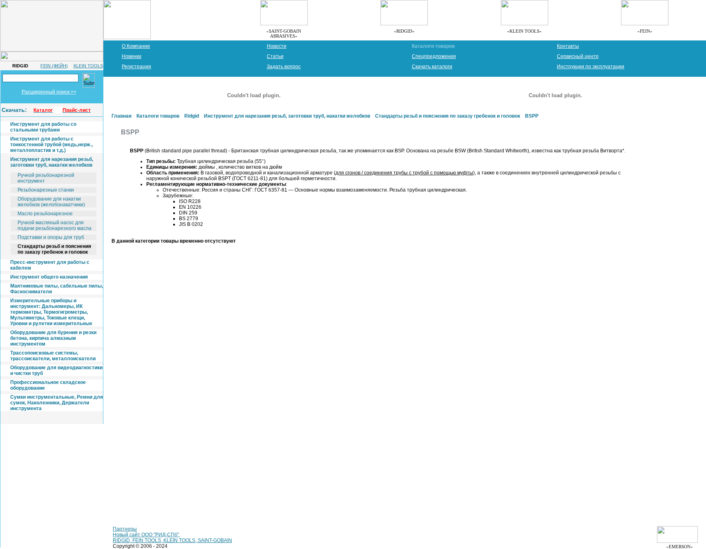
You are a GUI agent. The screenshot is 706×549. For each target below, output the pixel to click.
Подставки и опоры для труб (51, 237)
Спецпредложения (434, 56)
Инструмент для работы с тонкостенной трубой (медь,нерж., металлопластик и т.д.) (51, 144)
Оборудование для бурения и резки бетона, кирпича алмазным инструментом (53, 338)
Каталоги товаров (433, 46)
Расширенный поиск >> (49, 92)
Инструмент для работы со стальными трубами (43, 127)
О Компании (136, 46)
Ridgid (191, 116)
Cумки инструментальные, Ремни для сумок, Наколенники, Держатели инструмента (56, 402)
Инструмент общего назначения (49, 277)
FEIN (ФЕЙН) (54, 65)
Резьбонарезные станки (46, 190)
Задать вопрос (284, 66)
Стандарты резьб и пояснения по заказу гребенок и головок (54, 249)
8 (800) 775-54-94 (24, 490)
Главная (122, 116)
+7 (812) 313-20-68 (26, 446)
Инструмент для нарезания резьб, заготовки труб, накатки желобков (51, 162)
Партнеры (125, 529)
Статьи (275, 56)
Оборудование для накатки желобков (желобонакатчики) (51, 202)
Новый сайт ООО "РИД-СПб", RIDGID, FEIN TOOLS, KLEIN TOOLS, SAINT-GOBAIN (172, 537)
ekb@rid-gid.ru (21, 539)
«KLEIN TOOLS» (524, 31)
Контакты (568, 46)
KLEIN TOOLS (88, 65)
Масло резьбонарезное (45, 213)
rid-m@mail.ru (20, 473)
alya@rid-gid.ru (58, 473)
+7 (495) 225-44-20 (26, 468)
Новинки (131, 56)
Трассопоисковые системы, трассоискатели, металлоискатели (53, 356)
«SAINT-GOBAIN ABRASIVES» (283, 33)
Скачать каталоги (432, 66)
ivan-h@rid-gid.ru (23, 495)
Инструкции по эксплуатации (590, 66)
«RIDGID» (404, 31)
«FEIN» (644, 31)
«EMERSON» (682, 546)
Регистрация (136, 66)
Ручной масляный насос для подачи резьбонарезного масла (55, 225)
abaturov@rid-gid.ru (26, 517)
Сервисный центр (578, 56)
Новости (276, 46)
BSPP (531, 116)
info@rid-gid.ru (21, 451)
